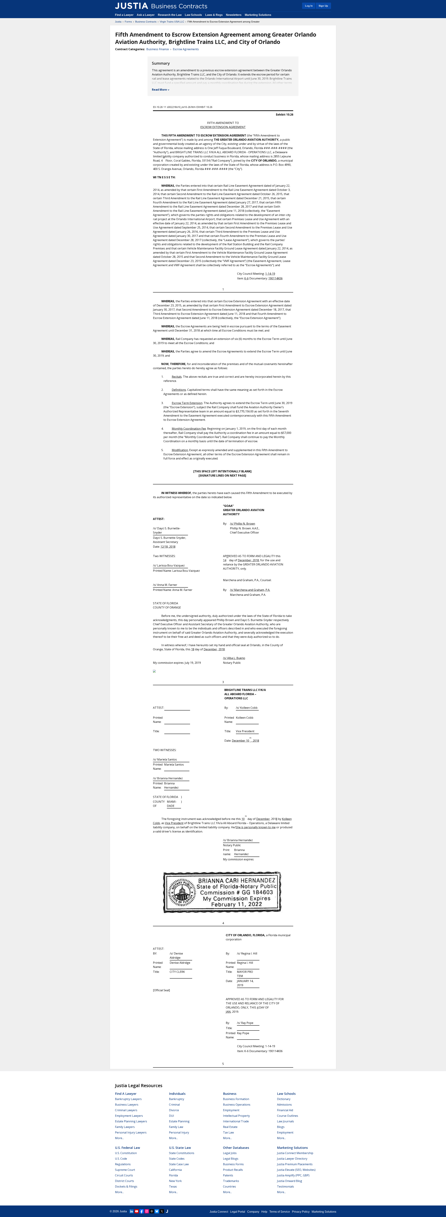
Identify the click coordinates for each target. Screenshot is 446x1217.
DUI (171, 1116)
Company (253, 1211)
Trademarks (231, 1181)
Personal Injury (179, 1132)
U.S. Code (121, 1159)
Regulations (123, 1164)
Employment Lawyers (129, 1116)
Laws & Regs (214, 14)
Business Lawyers (126, 1104)
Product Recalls (233, 1170)
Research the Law (170, 14)
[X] (162, 1211)
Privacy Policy (301, 1211)
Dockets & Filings (126, 1186)
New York (175, 1181)
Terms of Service (279, 1211)
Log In (309, 5)
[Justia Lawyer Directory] (167, 1211)
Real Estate (230, 1127)
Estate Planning (179, 1121)
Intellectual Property (236, 1116)
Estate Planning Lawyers (131, 1121)
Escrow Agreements (186, 49)
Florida (173, 1175)
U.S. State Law (180, 1148)
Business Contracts (145, 21)
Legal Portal (237, 1211)
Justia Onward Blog (289, 1181)
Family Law (176, 1127)
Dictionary (283, 1099)
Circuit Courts (124, 1175)
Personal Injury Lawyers (131, 1132)
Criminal (174, 1104)
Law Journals (285, 1121)
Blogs (280, 1127)
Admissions (284, 1104)
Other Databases (236, 1148)
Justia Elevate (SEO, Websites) (296, 1170)
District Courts (124, 1181)
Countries (229, 1186)
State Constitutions (181, 1153)
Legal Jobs (230, 1153)
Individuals (177, 1094)
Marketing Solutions (258, 14)
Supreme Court (125, 1170)
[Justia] (131, 6)
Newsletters (233, 14)
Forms (128, 21)
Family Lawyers (125, 1127)
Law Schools (193, 14)
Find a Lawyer (124, 14)
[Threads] (152, 1211)
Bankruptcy (176, 1099)
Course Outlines (287, 1116)
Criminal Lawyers (126, 1110)
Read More (159, 90)
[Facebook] (142, 1211)
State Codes (176, 1159)
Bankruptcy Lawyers (128, 1099)
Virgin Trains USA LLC (172, 21)
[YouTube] (136, 1211)
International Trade (236, 1121)
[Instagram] (147, 1211)
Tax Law (228, 1132)
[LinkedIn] (131, 1211)
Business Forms (233, 1164)
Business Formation (236, 1099)
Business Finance (157, 49)
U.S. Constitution (126, 1153)
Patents (228, 1175)
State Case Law (179, 1164)
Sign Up (323, 5)
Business (229, 1094)
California (175, 1170)
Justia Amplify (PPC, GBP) (293, 1175)
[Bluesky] (157, 1211)
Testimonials (285, 1186)
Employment (231, 1110)
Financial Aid (285, 1110)
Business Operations (236, 1104)
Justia (118, 21)
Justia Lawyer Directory (292, 1159)
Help (264, 1211)
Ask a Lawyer (146, 14)
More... (119, 1138)
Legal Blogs (230, 1159)
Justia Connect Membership (295, 1153)
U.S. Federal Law (127, 1148)
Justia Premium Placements (295, 1164)
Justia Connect (219, 1211)
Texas (173, 1186)
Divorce (174, 1110)
